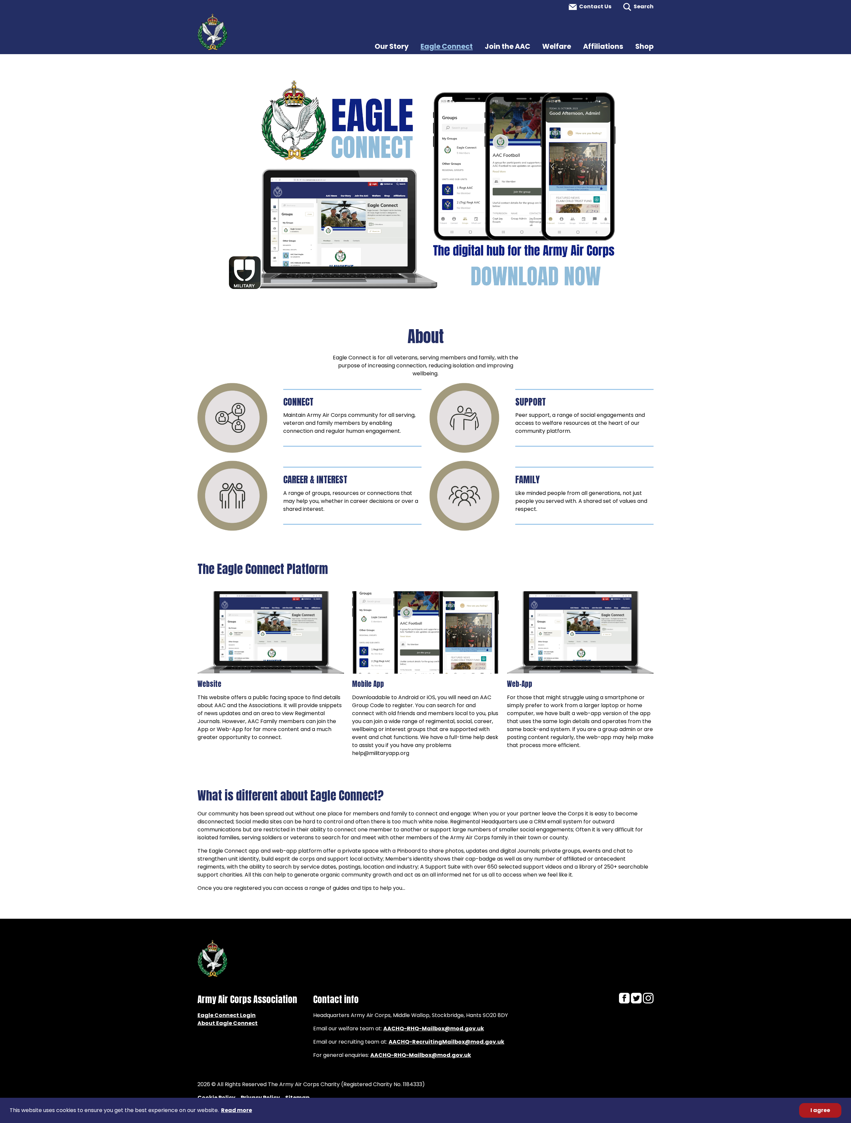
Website (209, 684)
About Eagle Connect (227, 1023)
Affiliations (603, 46)
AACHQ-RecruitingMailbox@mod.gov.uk (446, 1042)
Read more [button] (236, 1110)
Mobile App (368, 684)
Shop (644, 46)
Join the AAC (507, 46)
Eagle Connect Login (226, 1015)
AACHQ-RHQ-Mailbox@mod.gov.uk (433, 1028)
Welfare (556, 46)
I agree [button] (820, 1110)
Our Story (392, 46)
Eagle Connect (447, 46)
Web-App (519, 684)
